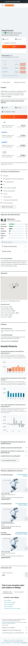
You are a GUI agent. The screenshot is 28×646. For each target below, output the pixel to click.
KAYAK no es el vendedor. (8, 627)
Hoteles (12, 640)
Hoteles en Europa (19, 640)
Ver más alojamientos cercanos (22, 475)
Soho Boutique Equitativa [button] (7, 522)
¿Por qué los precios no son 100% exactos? (13, 632)
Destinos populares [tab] (19, 592)
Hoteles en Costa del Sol (5, 642)
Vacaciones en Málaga (9, 604)
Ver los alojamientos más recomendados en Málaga (21, 533)
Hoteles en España (8, 641)
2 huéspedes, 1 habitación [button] (9, 43)
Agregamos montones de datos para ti (11, 630)
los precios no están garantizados (8, 623)
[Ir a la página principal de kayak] (9, 5)
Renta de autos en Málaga (9, 602)
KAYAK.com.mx (6, 640)
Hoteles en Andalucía (17, 641)
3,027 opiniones (18, 33)
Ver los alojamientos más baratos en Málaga (21, 504)
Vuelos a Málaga (7, 600)
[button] (26, 1)
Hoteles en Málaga (8, 606)
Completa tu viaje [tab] (7, 592)
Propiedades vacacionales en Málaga (12, 608)
